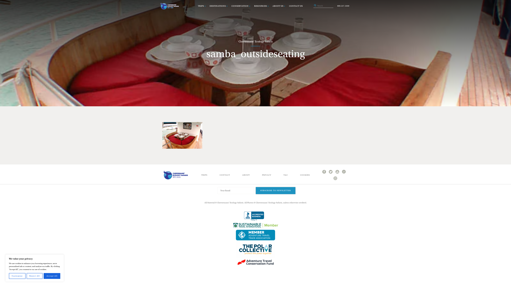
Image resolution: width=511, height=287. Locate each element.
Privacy (266, 175)
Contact (225, 175)
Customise (17, 276)
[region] (34, 268)
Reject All (34, 276)
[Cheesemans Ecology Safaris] (170, 6)
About (246, 175)
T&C (285, 175)
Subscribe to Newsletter (275, 190)
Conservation (240, 6)
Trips (201, 6)
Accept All (52, 276)
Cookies (305, 175)
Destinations (218, 6)
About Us (278, 6)
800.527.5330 (343, 6)
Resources (260, 6)
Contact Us (296, 6)
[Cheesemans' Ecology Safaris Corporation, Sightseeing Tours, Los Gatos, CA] (254, 216)
